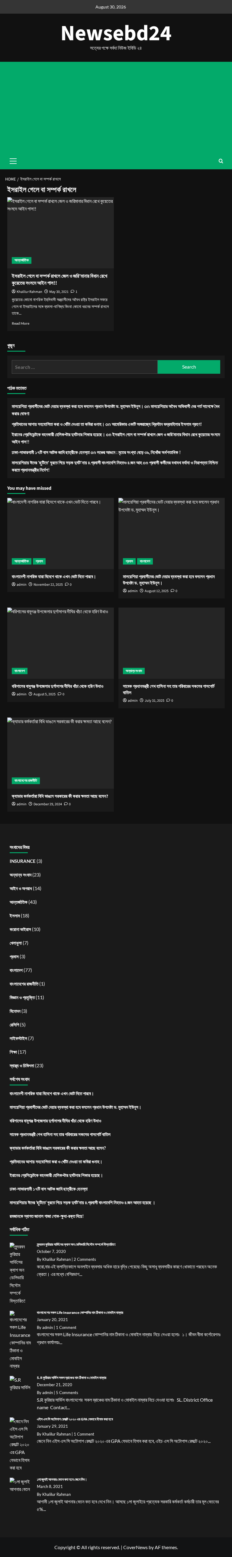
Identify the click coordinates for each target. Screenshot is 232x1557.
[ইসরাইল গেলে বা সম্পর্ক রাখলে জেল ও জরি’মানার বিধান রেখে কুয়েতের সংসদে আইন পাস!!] (60, 232)
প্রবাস (39, 561)
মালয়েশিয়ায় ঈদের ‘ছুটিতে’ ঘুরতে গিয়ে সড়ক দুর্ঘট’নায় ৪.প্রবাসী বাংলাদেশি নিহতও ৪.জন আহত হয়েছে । (82, 1202)
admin (133, 700)
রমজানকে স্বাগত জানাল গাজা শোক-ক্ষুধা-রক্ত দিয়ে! (47, 1216)
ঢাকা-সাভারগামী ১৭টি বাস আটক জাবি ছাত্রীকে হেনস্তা (51, 452)
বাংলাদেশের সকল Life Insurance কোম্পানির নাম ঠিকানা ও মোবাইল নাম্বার (80, 1312)
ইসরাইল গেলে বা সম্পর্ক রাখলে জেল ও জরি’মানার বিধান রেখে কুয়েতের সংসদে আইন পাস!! (59, 280)
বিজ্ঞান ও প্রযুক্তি (22, 997)
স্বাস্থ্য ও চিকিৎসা (22, 1065)
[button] (221, 161)
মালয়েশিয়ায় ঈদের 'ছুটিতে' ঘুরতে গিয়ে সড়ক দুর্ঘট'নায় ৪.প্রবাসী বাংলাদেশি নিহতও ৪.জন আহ (77, 462)
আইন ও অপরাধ (21, 888)
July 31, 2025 (154, 700)
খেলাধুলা (16, 943)
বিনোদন (15, 1011)
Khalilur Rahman (29, 291)
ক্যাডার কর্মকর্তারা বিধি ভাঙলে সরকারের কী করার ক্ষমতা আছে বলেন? (58, 1148)
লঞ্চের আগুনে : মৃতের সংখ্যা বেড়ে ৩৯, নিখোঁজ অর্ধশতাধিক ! (139, 452)
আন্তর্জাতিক (21, 260)
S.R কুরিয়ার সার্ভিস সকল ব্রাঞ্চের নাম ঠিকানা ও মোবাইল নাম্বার (71, 1377)
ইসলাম (15, 915)
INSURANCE (23, 861)
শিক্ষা (13, 1052)
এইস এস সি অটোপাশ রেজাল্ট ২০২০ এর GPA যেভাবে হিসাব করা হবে (75, 1419)
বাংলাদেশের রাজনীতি (25, 780)
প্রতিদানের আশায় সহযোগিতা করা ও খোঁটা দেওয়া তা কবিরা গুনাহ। (58, 424)
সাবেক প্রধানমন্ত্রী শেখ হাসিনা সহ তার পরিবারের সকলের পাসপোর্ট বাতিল (60, 1134)
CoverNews (135, 1547)
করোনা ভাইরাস (20, 929)
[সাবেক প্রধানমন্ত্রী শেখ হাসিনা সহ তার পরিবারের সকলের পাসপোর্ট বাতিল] (171, 643)
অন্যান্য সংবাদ (134, 671)
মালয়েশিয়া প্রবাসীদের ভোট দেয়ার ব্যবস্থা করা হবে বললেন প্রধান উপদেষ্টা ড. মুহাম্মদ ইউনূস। (77, 406)
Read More (20, 323)
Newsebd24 (116, 33)
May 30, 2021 (59, 291)
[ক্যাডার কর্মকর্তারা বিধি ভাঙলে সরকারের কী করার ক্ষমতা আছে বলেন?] (60, 753)
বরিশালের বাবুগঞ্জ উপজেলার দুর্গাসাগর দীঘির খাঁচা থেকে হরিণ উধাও (55, 1120)
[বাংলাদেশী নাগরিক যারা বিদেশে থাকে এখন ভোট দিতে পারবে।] (60, 533)
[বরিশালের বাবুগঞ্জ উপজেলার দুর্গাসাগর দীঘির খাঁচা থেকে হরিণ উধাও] (60, 643)
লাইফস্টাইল (18, 1038)
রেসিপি (14, 1024)
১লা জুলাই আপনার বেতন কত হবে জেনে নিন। (62, 1479)
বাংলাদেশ (145, 561)
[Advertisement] (116, 107)
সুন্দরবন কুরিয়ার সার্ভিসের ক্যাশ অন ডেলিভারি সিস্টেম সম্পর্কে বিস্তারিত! (76, 1244)
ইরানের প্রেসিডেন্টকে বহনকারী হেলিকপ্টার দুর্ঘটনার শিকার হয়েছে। (58, 434)
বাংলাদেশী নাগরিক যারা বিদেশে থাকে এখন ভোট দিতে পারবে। (52, 1093)
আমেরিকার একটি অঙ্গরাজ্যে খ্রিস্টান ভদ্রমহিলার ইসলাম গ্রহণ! (157, 424)
